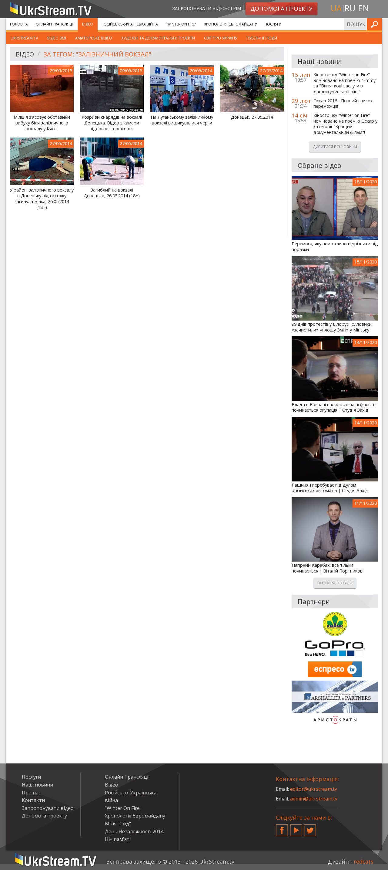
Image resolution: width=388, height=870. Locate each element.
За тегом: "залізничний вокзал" (97, 54)
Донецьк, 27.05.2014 (252, 117)
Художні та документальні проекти (158, 38)
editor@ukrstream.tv (313, 789)
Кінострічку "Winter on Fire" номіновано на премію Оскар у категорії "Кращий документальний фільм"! (345, 124)
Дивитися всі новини (335, 146)
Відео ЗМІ (56, 38)
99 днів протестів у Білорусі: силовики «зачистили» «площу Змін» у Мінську (332, 327)
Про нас (31, 792)
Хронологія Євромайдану (230, 24)
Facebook (282, 827)
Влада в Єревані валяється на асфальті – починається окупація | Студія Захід (335, 407)
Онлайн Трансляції (55, 24)
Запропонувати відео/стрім (206, 8)
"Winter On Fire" (181, 24)
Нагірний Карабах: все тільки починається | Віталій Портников (327, 568)
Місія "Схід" (118, 823)
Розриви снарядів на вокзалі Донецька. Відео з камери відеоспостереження (112, 122)
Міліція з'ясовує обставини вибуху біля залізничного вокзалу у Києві (42, 122)
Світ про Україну (220, 38)
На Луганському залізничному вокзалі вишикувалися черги (182, 120)
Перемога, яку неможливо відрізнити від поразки (335, 246)
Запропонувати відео (48, 808)
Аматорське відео (93, 38)
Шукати (375, 24)
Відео (87, 24)
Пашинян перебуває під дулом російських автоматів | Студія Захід (330, 488)
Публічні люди (261, 38)
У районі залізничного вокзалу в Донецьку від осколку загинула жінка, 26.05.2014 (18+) (42, 198)
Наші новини (37, 784)
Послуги (273, 24)
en (363, 8)
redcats (363, 861)
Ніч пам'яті (118, 839)
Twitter (310, 827)
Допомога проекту (44, 815)
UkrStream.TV (24, 38)
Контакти (33, 800)
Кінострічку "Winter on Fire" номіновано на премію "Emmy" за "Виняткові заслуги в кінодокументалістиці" (345, 83)
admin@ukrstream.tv (313, 798)
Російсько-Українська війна (130, 24)
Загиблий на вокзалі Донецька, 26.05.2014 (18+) (112, 193)
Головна (19, 24)
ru (349, 8)
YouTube (296, 827)
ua (336, 8)
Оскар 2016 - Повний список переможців (343, 103)
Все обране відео (335, 583)
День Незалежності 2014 (134, 831)
